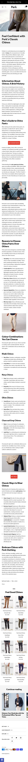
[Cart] (25, 7)
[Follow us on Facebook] (12, 737)
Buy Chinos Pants (14, 142)
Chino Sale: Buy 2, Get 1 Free (14, 2)
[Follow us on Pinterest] (12, 741)
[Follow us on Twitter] (16, 737)
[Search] (5, 7)
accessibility (2, 759)
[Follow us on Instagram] (20, 737)
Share (3, 584)
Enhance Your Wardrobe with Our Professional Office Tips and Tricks (13, 715)
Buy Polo (14, 476)
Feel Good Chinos (7, 610)
